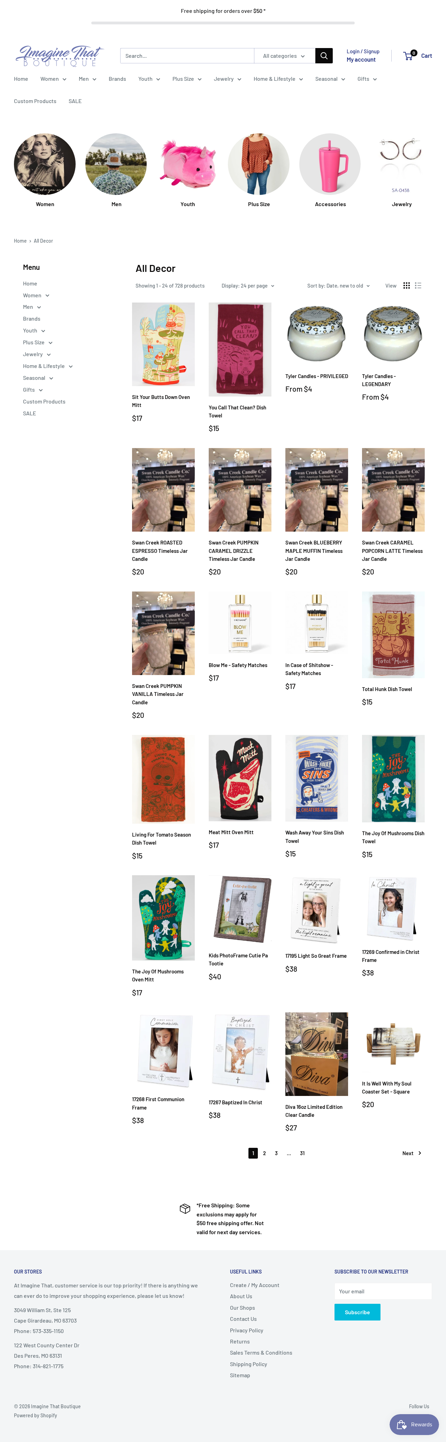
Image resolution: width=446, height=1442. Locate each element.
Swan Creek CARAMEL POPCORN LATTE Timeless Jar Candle (392, 550)
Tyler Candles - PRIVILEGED (316, 376)
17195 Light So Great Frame (316, 956)
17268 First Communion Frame (158, 1103)
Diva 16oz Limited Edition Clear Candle (314, 1111)
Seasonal (326, 78)
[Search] (324, 55)
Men (84, 78)
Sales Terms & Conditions (261, 1352)
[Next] (432, 167)
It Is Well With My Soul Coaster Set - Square (387, 1087)
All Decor (43, 241)
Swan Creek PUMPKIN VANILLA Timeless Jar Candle (158, 694)
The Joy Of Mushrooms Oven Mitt (158, 975)
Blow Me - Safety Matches (238, 665)
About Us (241, 1296)
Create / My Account (254, 1285)
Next (408, 1153)
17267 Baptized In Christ (235, 1102)
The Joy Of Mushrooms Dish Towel (393, 837)
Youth (145, 78)
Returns (240, 1341)
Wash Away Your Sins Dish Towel (314, 836)
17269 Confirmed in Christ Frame (391, 956)
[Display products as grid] (406, 285)
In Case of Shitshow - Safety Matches (309, 669)
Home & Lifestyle (274, 78)
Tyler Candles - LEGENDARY (379, 380)
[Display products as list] (418, 285)
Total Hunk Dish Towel (387, 689)
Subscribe (357, 1312)
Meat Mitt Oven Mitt (231, 832)
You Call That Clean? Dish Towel (237, 411)
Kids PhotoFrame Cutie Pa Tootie (238, 959)
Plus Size (183, 78)
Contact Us (243, 1318)
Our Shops (242, 1307)
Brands (117, 78)
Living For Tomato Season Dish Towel (161, 838)
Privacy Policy (246, 1330)
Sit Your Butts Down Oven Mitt (161, 401)
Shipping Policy (248, 1364)
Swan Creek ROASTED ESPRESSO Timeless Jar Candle (160, 550)
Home (21, 78)
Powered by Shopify (35, 1415)
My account (361, 59)
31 (302, 1153)
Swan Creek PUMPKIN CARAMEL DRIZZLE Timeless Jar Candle (234, 550)
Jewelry (224, 78)
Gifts (363, 78)
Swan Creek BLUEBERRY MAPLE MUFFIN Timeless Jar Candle (314, 550)
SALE (75, 100)
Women (49, 78)
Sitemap (240, 1375)
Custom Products (35, 100)
